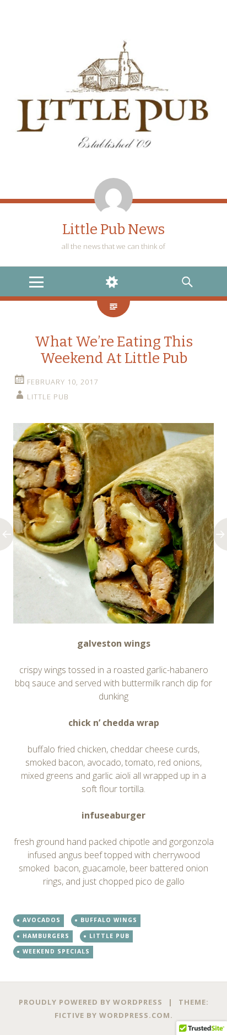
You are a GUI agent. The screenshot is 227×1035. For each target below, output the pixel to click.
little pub (48, 397)
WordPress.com (134, 1015)
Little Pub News (113, 229)
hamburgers (46, 936)
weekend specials (56, 951)
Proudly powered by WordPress (91, 1002)
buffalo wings (108, 920)
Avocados (42, 920)
